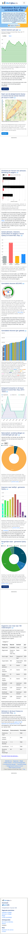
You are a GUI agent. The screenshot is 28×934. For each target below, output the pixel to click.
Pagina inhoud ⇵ (15, 25)
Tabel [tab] (10, 36)
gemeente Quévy (15, 481)
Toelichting (5, 89)
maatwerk (5, 530)
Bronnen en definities (7, 922)
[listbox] (6, 443)
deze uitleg (20, 312)
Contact (4, 931)
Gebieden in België (7, 912)
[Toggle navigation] (24, 2)
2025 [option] (6, 443)
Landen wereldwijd (7, 917)
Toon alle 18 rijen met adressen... (9, 756)
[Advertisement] (14, 154)
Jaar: (2, 443)
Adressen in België (6, 914)
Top (24, 769)
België (3, 220)
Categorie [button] (5, 642)
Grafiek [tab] (4, 36)
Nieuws (4, 923)
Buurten (4, 133)
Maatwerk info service (7, 930)
